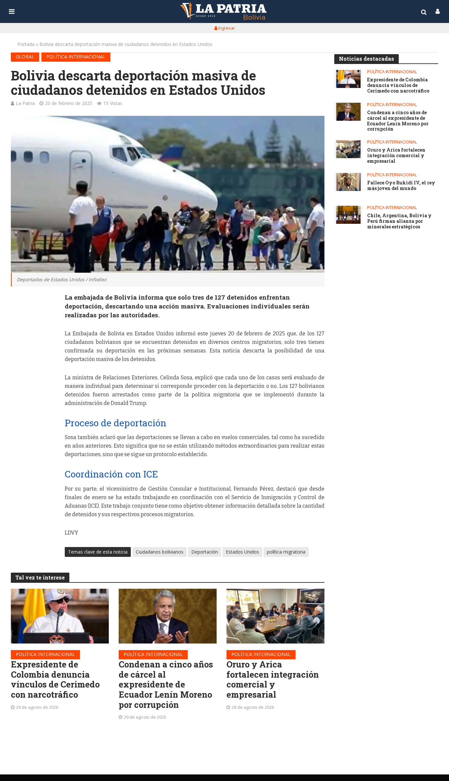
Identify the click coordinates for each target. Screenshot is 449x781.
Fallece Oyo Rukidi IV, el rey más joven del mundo (401, 185)
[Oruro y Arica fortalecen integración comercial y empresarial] (275, 616)
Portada (26, 44)
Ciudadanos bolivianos (159, 552)
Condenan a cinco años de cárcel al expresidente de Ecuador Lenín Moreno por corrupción (166, 684)
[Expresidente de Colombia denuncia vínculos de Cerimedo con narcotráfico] (60, 616)
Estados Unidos (242, 552)
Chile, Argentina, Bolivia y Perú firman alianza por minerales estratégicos (399, 221)
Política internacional (76, 56)
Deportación (204, 552)
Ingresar (226, 28)
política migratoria (286, 552)
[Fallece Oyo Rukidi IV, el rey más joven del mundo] (348, 182)
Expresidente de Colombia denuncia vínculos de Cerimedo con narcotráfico (55, 679)
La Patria (25, 103)
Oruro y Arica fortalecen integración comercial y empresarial (272, 679)
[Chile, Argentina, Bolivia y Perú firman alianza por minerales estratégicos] (348, 215)
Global (25, 56)
